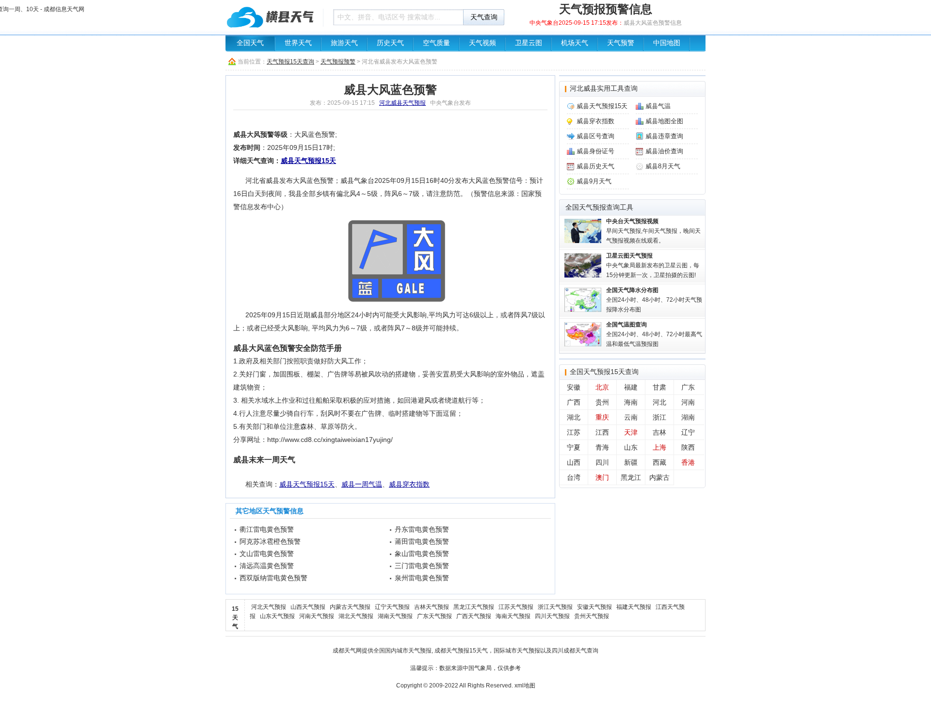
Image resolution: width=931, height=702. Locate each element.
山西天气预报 (307, 607)
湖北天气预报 (355, 616)
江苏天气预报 (515, 607)
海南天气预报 (513, 616)
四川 (602, 462)
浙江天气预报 (555, 607)
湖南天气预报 (395, 616)
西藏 (659, 462)
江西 (602, 432)
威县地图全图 (664, 121)
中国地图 (666, 43)
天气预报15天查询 (290, 61)
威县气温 (658, 106)
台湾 (573, 477)
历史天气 (390, 43)
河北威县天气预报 (402, 102)
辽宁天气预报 (392, 607)
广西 (573, 402)
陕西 (688, 447)
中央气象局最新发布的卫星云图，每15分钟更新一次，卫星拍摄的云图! (652, 265)
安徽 (573, 387)
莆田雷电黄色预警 (422, 541)
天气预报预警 (338, 61)
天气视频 (482, 43)
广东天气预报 (434, 616)
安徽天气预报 (594, 607)
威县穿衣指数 (409, 484)
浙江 (659, 417)
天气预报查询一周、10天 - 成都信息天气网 (271, 17)
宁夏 (573, 447)
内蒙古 (659, 477)
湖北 (573, 417)
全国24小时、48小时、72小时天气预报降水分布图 (654, 300)
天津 (631, 432)
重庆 (602, 417)
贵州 (602, 402)
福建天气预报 (633, 607)
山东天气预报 (277, 616)
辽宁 (688, 432)
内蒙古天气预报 (350, 607)
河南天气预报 (316, 616)
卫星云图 (528, 43)
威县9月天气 (594, 181)
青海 (602, 447)
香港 (688, 462)
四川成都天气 (569, 650)
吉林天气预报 (431, 607)
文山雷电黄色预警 (267, 553)
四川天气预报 (552, 616)
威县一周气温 (361, 484)
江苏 (573, 432)
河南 (688, 402)
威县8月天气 (662, 166)
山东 (631, 447)
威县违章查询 (664, 136)
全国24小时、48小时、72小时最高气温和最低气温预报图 (654, 334)
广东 (688, 387)
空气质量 (436, 43)
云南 (631, 417)
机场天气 (574, 43)
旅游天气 (344, 43)
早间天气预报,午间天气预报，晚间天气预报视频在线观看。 (653, 231)
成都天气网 (347, 650)
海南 (631, 402)
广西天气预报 (473, 616)
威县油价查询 (664, 151)
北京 (602, 387)
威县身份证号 (595, 151)
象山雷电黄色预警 (422, 553)
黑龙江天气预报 (473, 607)
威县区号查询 (595, 136)
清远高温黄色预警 (267, 566)
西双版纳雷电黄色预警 (273, 578)
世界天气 (298, 43)
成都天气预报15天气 (461, 650)
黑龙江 (631, 477)
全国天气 (250, 43)
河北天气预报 (268, 607)
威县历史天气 (595, 166)
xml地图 (524, 685)
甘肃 (659, 387)
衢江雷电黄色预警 (267, 529)
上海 (659, 447)
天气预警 (620, 43)
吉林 (659, 432)
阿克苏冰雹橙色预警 (270, 541)
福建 (631, 387)
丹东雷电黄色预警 (422, 529)
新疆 (631, 462)
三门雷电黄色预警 (422, 566)
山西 (573, 462)
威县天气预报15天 (308, 160)
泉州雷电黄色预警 (422, 578)
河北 (659, 402)
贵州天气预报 (591, 616)
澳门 (602, 477)
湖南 (688, 417)
